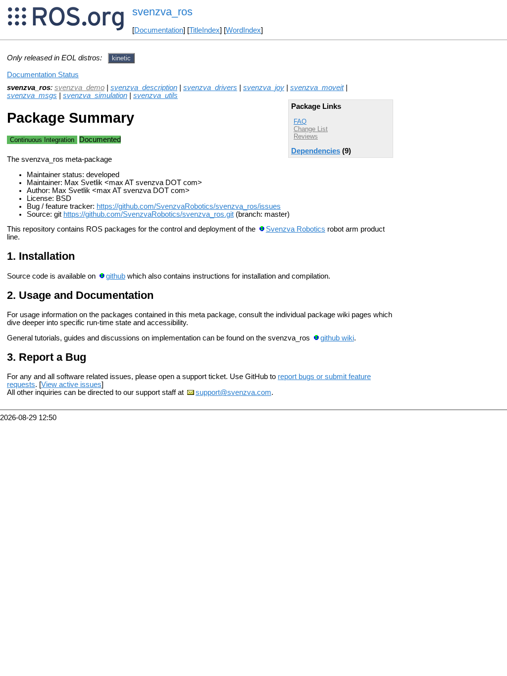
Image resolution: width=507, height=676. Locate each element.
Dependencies (315, 151)
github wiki (337, 338)
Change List (311, 129)
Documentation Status (43, 75)
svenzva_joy (263, 88)
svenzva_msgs (32, 95)
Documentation (158, 30)
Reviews (306, 136)
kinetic (121, 58)
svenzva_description (143, 88)
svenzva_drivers (210, 88)
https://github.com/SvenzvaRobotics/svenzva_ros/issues (189, 206)
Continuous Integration (42, 140)
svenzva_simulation (95, 95)
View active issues (71, 384)
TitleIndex (204, 30)
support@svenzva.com (233, 392)
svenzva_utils (155, 95)
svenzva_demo (79, 88)
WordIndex (243, 30)
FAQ (300, 121)
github (115, 276)
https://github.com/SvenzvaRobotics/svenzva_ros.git (148, 214)
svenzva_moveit (317, 88)
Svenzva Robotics (295, 229)
